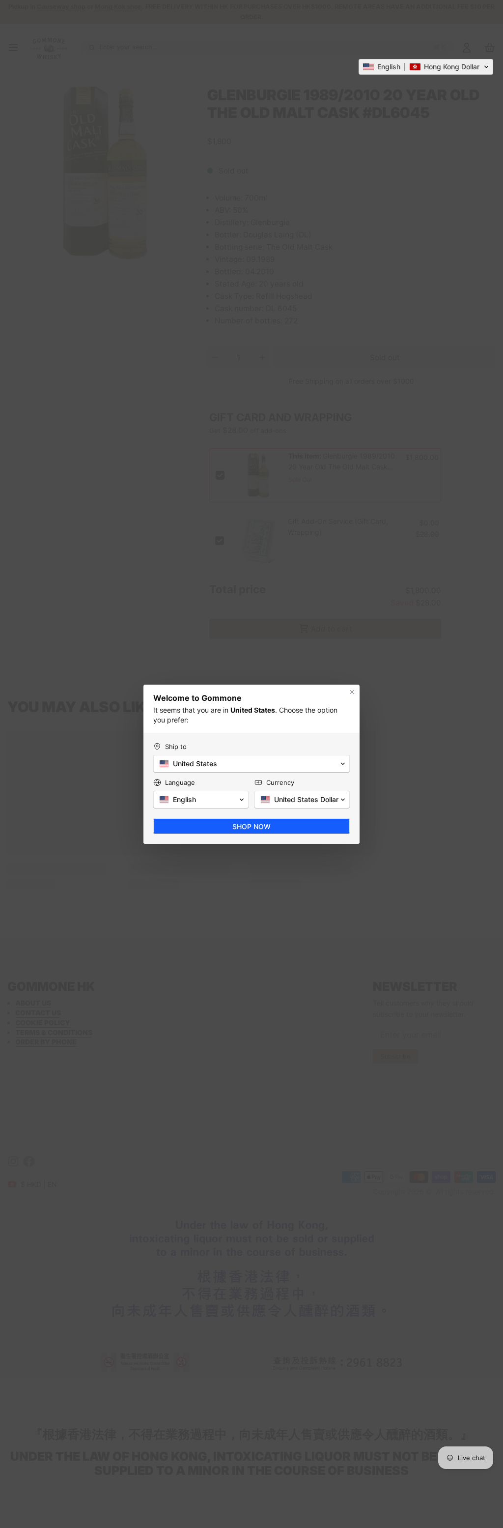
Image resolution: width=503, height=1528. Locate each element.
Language (180, 782)
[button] (426, 67)
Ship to (176, 746)
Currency (280, 782)
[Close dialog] (352, 692)
